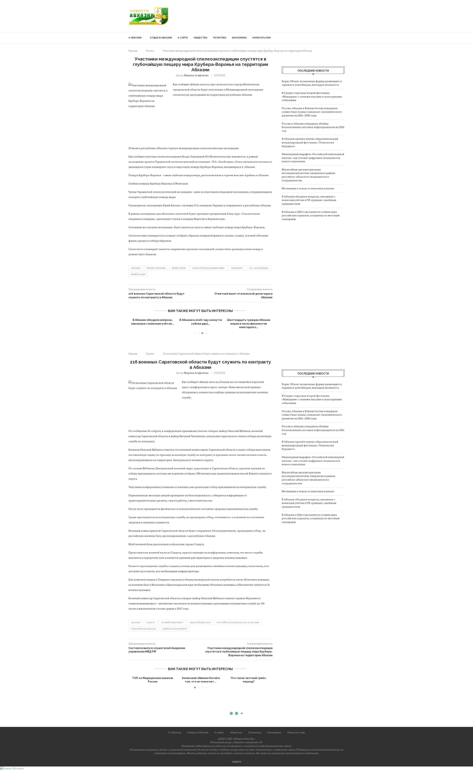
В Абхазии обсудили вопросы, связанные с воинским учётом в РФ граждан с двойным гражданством (309, 200)
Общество (200, 37)
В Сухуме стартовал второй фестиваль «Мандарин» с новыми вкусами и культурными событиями (312, 96)
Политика (219, 37)
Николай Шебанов (200, 622)
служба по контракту (174, 629)
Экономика (239, 37)
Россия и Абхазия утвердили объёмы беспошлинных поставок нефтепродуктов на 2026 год (313, 127)
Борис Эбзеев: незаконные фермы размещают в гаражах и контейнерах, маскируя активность (312, 83)
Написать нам (261, 37)
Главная (132, 50)
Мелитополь (179, 268)
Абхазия (135, 268)
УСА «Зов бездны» (258, 268)
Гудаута (151, 622)
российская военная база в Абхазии (238, 622)
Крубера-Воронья (156, 268)
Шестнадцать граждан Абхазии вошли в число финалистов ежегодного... (248, 323)
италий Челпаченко (172, 622)
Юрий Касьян (138, 274)
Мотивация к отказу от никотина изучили (308, 188)
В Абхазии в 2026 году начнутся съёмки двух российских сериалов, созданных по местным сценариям (311, 215)
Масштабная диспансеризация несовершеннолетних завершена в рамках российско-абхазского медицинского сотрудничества (308, 175)
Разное (150, 50)
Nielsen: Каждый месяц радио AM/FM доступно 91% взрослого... (200, 682)
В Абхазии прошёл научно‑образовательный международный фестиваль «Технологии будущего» (310, 142)
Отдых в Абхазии (161, 37)
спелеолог (237, 268)
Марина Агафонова (196, 75)
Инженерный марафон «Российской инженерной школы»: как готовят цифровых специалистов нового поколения (313, 157)
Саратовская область (143, 629)
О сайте (183, 37)
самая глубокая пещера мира (208, 268)
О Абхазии (135, 37)
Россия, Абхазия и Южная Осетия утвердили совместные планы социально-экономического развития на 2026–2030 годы (312, 111)
